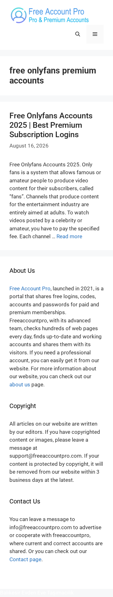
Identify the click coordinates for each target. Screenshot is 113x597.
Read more (69, 236)
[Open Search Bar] (77, 34)
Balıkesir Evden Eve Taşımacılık (37, 592)
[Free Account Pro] (49, 15)
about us (19, 384)
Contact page (25, 559)
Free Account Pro (30, 288)
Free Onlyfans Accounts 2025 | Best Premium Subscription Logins (51, 125)
